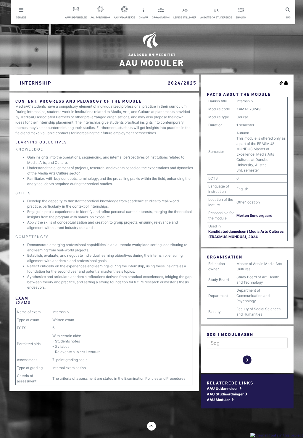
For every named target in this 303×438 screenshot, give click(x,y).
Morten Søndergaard (254, 215)
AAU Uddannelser (224, 388)
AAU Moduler (220, 399)
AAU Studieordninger (227, 394)
